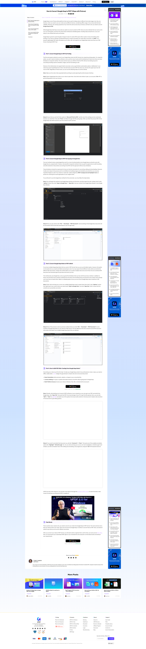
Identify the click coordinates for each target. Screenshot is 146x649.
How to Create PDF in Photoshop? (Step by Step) (114, 32)
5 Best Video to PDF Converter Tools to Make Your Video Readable (114, 528)
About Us (95, 619)
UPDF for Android (73, 625)
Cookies (70, 643)
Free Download (105, 1)
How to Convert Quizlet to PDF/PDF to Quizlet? (115, 36)
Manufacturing (86, 629)
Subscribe (111, 638)
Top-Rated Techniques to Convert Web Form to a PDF (115, 290)
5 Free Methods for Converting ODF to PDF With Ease (114, 277)
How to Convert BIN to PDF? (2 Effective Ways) (114, 24)
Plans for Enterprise (59, 621)
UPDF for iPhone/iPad (74, 623)
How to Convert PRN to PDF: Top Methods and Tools (114, 523)
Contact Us (107, 627)
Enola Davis (68, 596)
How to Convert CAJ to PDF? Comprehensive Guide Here (114, 545)
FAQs (106, 621)
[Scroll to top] (143, 646)
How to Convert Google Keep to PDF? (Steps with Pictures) (115, 536)
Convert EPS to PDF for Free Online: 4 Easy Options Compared (114, 532)
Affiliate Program (97, 625)
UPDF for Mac (72, 621)
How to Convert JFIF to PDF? (114, 294)
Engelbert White (30, 596)
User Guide (107, 619)
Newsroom (95, 627)
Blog (94, 629)
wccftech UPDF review (83, 491)
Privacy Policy (49, 643)
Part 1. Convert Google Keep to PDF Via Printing (33, 21)
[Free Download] (105, 2)
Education (85, 623)
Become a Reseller (97, 623)
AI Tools (71, 629)
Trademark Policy (79, 643)
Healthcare (85, 621)
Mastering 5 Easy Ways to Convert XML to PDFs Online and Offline (115, 20)
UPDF (35, 1)
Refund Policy (74, 643)
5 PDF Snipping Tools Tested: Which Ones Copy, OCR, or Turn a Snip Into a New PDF (114, 28)
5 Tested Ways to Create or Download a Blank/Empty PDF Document (114, 281)
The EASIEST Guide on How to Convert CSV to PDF (114, 269)
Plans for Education (59, 623)
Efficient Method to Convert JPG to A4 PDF (114, 44)
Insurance (85, 625)
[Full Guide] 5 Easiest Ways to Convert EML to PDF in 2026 (114, 540)
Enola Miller (49, 596)
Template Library (109, 623)
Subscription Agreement (64, 643)
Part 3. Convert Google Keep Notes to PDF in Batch (33, 29)
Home (43, 17)
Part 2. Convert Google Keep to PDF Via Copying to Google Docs (33, 25)
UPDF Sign (72, 631)
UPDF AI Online (73, 627)
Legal (84, 627)
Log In (112, 1)
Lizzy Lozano (60, 13)
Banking (85, 619)
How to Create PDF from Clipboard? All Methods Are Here (114, 519)
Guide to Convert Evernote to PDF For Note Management (114, 39)
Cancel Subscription (109, 629)
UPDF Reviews (96, 621)
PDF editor (99, 532)
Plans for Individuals (59, 619)
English (111, 643)
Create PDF (47, 17)
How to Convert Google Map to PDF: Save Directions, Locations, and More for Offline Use (114, 273)
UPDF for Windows (73, 619)
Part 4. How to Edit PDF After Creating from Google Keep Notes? (33, 33)
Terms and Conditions (56, 643)
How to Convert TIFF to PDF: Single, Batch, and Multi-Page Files (114, 286)
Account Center (108, 625)
